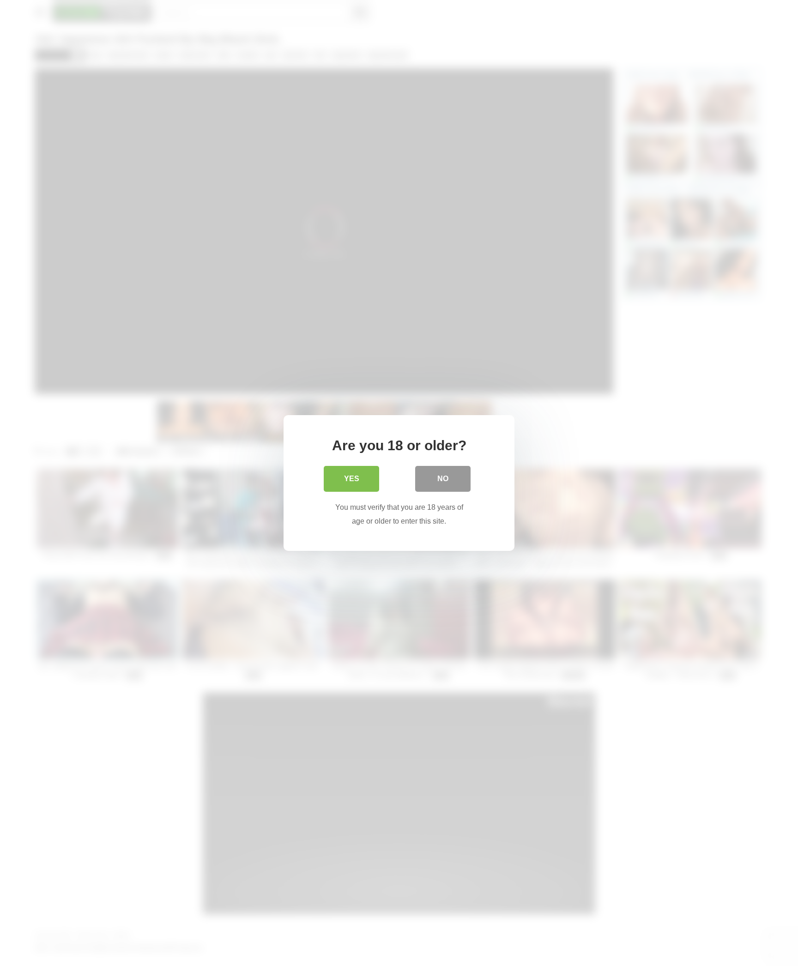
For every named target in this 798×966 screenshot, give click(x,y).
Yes (351, 479)
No (442, 479)
